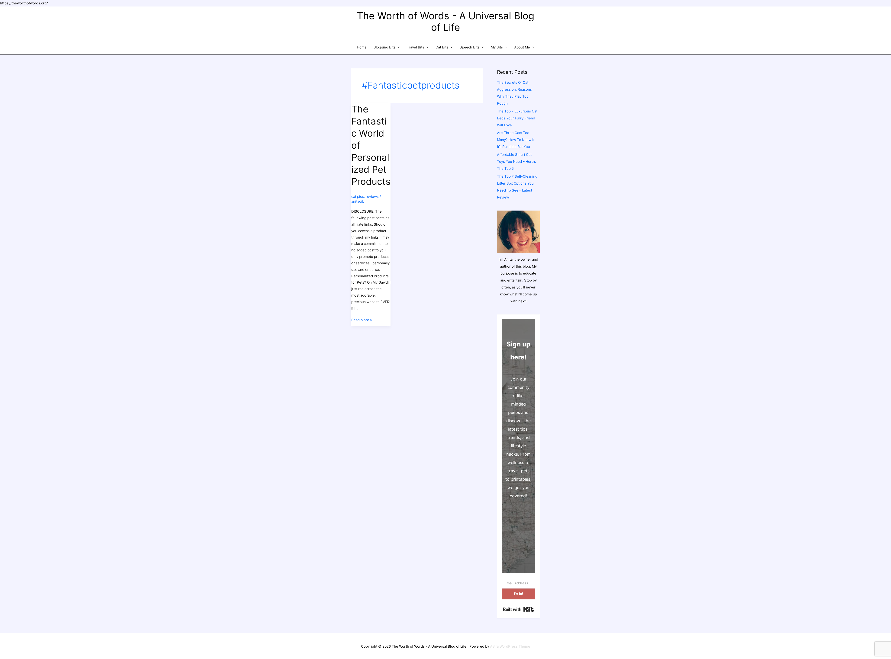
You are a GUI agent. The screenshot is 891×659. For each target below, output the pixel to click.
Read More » (361, 320)
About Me (522, 47)
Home (362, 47)
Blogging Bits (384, 47)
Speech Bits (469, 47)
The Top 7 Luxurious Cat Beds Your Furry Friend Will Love (517, 118)
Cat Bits (442, 47)
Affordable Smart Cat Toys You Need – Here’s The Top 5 (516, 161)
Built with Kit (518, 609)
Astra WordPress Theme (510, 646)
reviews (372, 196)
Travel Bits (415, 47)
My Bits (497, 47)
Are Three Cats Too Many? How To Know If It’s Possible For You (515, 140)
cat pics (357, 196)
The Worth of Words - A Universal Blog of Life (445, 21)
